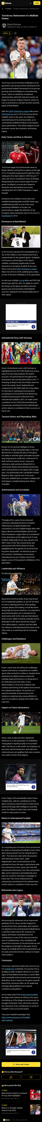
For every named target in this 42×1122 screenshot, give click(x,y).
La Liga (21, 280)
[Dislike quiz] (31, 1077)
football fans (9, 969)
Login (37, 3)
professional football (29, 994)
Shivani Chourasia (14, 24)
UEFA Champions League (19, 111)
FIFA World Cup (8, 114)
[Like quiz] (11, 1077)
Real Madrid (6, 216)
